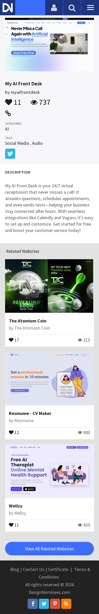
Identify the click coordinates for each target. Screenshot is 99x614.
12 (16, 432)
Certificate (58, 569)
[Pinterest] (55, 604)
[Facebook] (33, 604)
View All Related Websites (49, 549)
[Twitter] (44, 604)
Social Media (17, 143)
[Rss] (66, 604)
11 (16, 99)
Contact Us (33, 569)
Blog (14, 569)
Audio (37, 143)
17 (16, 339)
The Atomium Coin (27, 321)
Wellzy (15, 506)
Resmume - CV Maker (30, 413)
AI (7, 129)
